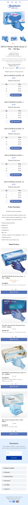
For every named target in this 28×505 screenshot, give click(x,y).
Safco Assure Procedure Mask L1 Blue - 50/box (13, 420)
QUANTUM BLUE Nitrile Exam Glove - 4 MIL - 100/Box (13, 277)
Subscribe (14, 458)
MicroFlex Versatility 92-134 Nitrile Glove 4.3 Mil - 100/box (13, 326)
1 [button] (12, 43)
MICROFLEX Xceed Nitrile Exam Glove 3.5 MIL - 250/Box (14, 373)
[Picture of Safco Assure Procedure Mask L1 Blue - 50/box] (14, 404)
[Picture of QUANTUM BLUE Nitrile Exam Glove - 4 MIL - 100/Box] (14, 261)
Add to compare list (9, 68)
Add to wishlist (16, 289)
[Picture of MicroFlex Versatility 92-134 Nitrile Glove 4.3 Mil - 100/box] (14, 310)
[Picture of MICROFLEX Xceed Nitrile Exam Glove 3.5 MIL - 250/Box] (14, 357)
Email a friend (21, 68)
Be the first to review (14, 54)
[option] (5, 39)
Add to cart (16, 95)
